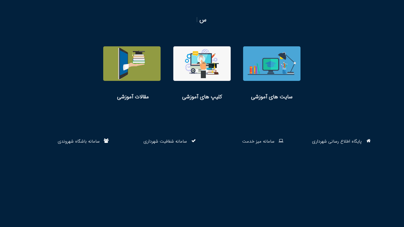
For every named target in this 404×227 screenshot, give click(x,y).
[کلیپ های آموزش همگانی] (202, 73)
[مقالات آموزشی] (132, 73)
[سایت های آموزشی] (272, 73)
